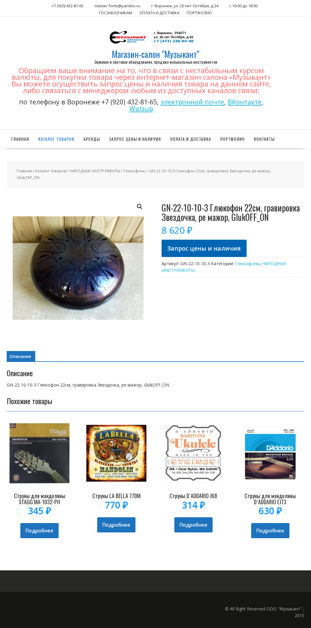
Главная (20, 139)
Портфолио (232, 139)
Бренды (92, 139)
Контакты (264, 139)
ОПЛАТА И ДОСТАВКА (159, 12)
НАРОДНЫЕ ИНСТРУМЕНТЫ (95, 171)
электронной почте (192, 101)
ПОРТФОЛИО (199, 12)
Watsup (141, 108)
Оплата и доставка (190, 139)
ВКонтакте (244, 101)
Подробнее (39, 530)
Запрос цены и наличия (135, 139)
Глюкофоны (135, 171)
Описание (20, 356)
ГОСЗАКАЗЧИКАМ (115, 12)
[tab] (20, 356)
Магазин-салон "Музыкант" (155, 54)
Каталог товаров (56, 139)
